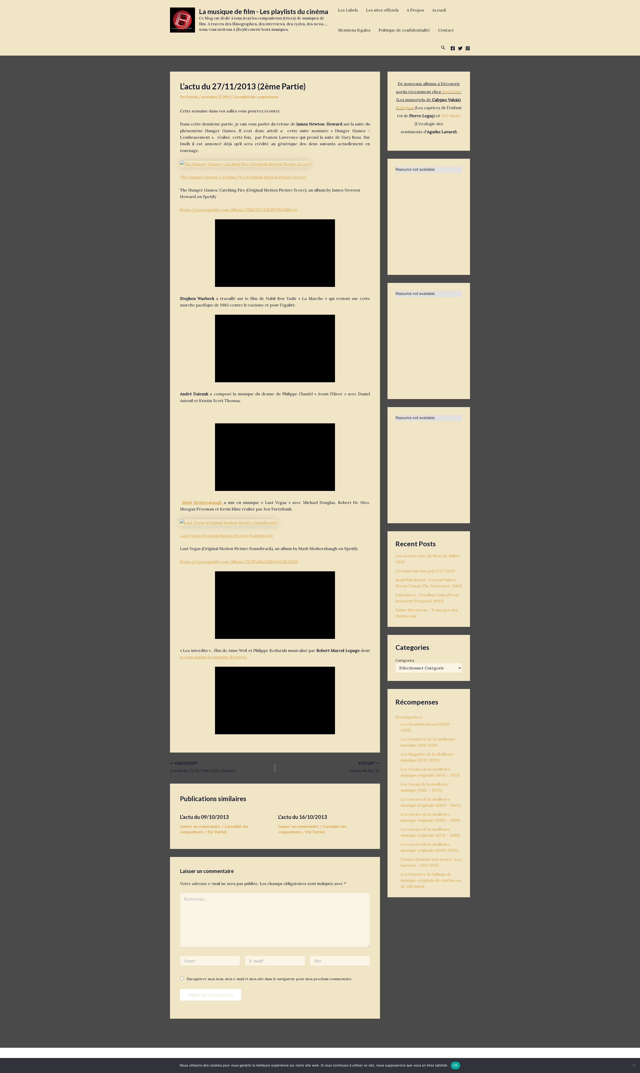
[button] (443, 48)
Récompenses (409, 717)
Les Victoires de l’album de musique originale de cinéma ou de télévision (430, 880)
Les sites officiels (382, 10)
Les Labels (348, 10)
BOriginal (405, 107)
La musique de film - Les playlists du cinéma (263, 11)
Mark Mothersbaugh (203, 502)
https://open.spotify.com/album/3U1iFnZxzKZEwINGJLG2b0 (239, 561)
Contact (446, 30)
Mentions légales (354, 30)
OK (455, 1065)
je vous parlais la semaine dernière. (213, 656)
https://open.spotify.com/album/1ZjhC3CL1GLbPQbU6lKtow (239, 209)
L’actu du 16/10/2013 (302, 817)
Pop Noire (452, 91)
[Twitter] (460, 48)
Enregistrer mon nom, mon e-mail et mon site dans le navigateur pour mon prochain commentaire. (269, 979)
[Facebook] (452, 48)
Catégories (405, 660)
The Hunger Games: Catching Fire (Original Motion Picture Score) (243, 177)
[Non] (633, 1065)
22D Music (451, 115)
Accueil (439, 10)
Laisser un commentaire (200, 826)
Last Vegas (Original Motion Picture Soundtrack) (226, 535)
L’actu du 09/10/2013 (204, 817)
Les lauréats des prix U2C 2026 (425, 570)
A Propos (415, 10)
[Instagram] (468, 48)
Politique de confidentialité (404, 30)
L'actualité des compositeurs (255, 97)
